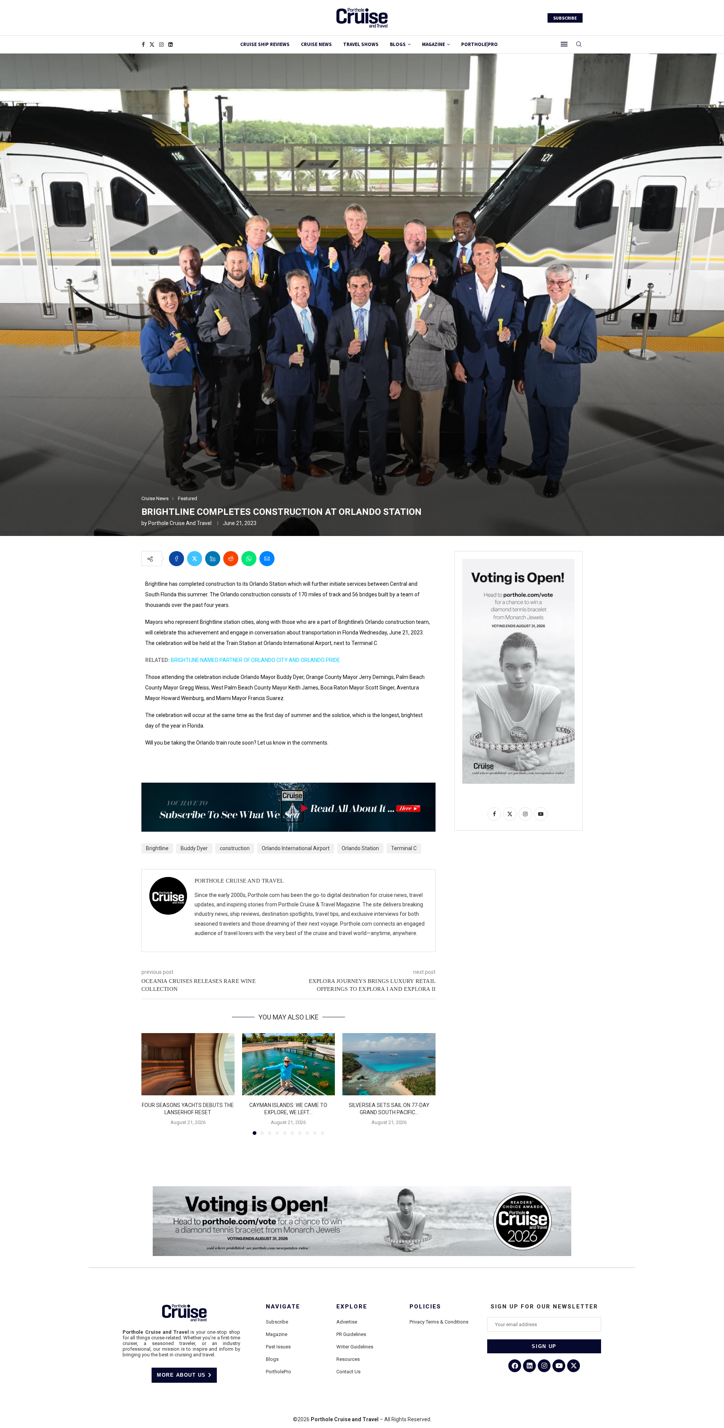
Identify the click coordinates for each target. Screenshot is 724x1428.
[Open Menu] (564, 44)
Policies (425, 1307)
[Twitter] (152, 44)
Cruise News (316, 44)
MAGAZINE (433, 44)
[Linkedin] (170, 44)
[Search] (579, 44)
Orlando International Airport (296, 848)
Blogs (398, 44)
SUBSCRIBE (565, 18)
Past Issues (278, 1346)
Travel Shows (361, 44)
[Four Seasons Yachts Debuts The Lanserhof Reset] (188, 1064)
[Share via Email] (267, 558)
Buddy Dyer (194, 848)
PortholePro (278, 1371)
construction (235, 848)
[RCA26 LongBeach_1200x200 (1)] (362, 1189)
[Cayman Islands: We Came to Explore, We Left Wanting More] (288, 1064)
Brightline (157, 848)
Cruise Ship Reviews (265, 44)
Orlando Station (360, 848)
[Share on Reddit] (230, 558)
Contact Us (348, 1371)
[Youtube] (558, 1365)
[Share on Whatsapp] (248, 558)
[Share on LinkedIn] (212, 558)
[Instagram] (161, 44)
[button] (151, 1083)
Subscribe (277, 1321)
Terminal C (404, 848)
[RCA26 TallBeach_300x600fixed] (518, 562)
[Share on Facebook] (176, 558)
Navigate (283, 1307)
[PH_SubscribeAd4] (288, 788)
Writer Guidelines (354, 1346)
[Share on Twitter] (194, 558)
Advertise (346, 1321)
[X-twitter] (573, 1365)
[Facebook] (143, 44)
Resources (348, 1359)
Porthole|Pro (479, 44)
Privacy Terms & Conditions (439, 1321)
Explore (351, 1307)
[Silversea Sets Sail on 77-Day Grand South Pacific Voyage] (389, 1064)
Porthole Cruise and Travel (180, 523)
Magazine (276, 1334)
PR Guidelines (351, 1334)
